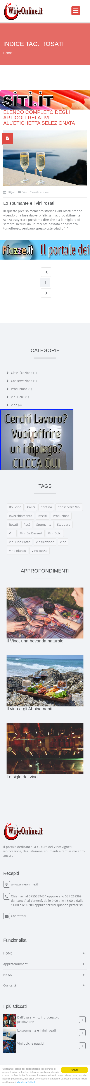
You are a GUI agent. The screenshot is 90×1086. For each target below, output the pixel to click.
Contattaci (18, 916)
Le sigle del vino (22, 776)
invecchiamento (20, 516)
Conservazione (24, 381)
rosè (27, 524)
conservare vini (69, 507)
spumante (43, 524)
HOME (7, 953)
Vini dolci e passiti (30, 1043)
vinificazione (45, 542)
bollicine (15, 507)
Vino (16, 405)
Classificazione (24, 373)
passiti (42, 516)
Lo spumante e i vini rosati (28, 203)
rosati (13, 524)
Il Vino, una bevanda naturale (35, 640)
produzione (61, 516)
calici (31, 507)
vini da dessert (31, 533)
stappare (63, 524)
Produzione (21, 389)
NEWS (7, 975)
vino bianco (17, 551)
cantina (46, 507)
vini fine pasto (19, 542)
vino (63, 542)
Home (7, 53)
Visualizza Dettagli (26, 1082)
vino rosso (39, 551)
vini (11, 533)
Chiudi (74, 1069)
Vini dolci (20, 397)
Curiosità (9, 985)
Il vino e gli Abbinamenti (29, 708)
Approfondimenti (15, 964)
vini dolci (55, 533)
